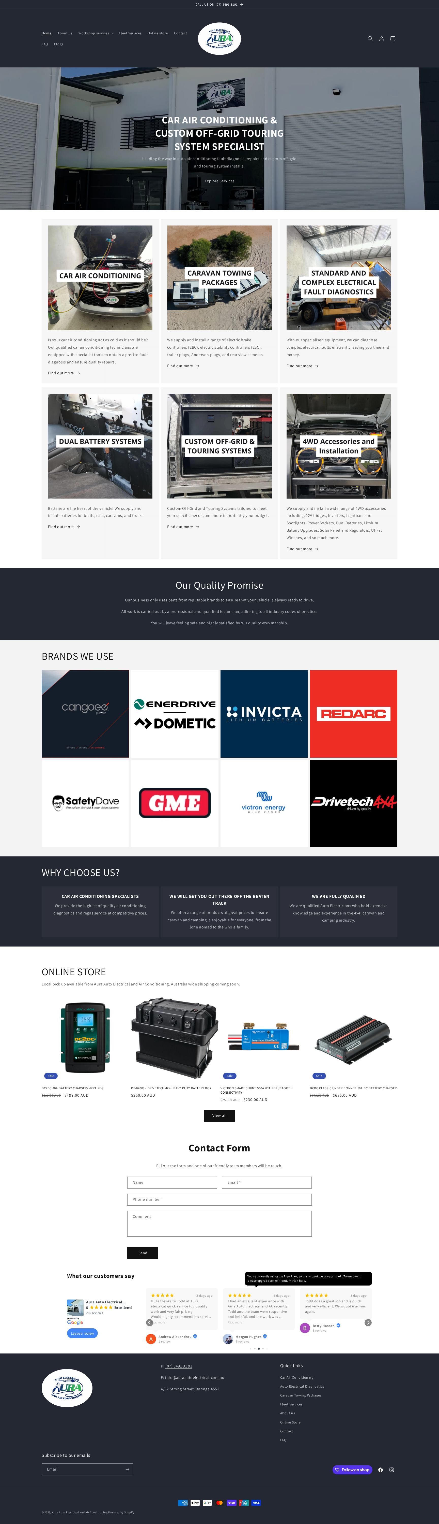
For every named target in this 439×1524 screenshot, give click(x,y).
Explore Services (219, 181)
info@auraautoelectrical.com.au (194, 1377)
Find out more (61, 373)
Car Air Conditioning (296, 1377)
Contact (286, 1431)
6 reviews (242, 1330)
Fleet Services (291, 1404)
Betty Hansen (247, 1325)
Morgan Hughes (171, 1336)
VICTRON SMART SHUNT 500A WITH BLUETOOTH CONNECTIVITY (256, 1090)
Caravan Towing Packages (301, 1395)
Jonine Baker (324, 1336)
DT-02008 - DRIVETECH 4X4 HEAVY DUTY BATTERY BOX (171, 1088)
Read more (158, 1322)
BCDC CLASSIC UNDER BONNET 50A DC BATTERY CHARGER (353, 1088)
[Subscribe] (127, 1469)
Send (142, 1252)
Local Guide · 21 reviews (330, 1341)
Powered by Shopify (121, 1512)
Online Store (290, 1422)
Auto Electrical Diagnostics (302, 1386)
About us (287, 1413)
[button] (95, 33)
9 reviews (165, 1341)
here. (302, 1280)
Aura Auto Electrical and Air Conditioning (80, 1512)
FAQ (283, 1440)
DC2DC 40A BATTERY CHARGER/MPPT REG (72, 1088)
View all (219, 1115)
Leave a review (82, 1333)
